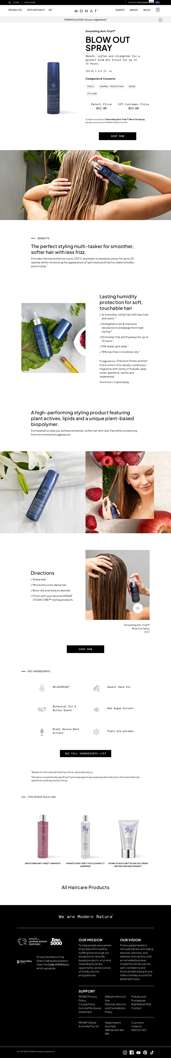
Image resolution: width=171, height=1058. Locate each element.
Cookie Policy (87, 1004)
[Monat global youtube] (137, 1052)
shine (132, 86)
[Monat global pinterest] (143, 1052)
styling (92, 93)
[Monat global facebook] (130, 1052)
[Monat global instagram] (123, 1052)
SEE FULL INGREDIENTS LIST (85, 753)
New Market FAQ (141, 1004)
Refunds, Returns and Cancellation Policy (115, 1008)
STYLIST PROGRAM (138, 2)
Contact (136, 1008)
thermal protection (111, 86)
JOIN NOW (29, 2)
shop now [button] (117, 136)
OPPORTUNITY (36, 9)
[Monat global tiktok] (150, 1052)
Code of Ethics (56, 964)
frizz (90, 86)
